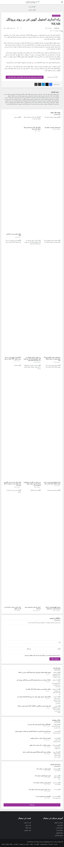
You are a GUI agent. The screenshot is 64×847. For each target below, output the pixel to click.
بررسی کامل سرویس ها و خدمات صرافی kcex (40, 789)
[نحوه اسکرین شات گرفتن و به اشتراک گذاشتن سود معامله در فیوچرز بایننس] (56, 733)
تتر (38, 35)
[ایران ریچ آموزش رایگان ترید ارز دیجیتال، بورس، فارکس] (32, 2)
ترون (32, 62)
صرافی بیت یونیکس (58, 822)
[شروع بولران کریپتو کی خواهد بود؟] (51, 121)
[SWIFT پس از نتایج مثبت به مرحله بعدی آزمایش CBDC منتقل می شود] (12, 298)
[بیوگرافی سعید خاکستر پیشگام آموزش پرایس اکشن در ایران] (56, 754)
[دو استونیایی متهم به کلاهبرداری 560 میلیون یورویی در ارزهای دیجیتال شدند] (51, 298)
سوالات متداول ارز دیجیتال (7, 844)
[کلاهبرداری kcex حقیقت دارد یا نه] (56, 798)
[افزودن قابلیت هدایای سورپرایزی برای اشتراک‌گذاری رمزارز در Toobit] (56, 675)
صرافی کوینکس (59, 832)
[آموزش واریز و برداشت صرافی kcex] (56, 785)
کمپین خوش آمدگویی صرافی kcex (43, 775)
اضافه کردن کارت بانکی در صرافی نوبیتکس (41, 738)
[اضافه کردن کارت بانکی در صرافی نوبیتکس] (56, 740)
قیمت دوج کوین (27, 830)
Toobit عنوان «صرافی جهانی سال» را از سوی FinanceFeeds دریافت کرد (34, 696)
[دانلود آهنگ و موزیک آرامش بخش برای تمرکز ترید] (56, 726)
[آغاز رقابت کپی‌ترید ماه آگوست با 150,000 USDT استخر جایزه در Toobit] (56, 709)
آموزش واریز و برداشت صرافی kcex (42, 782)
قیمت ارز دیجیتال (24, 818)
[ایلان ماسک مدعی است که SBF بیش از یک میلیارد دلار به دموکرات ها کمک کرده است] (12, 423)
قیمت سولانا (28, 827)
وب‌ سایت (29, 648)
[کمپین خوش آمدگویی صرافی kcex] (56, 778)
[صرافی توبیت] (32, 6)
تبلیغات (31, 844)
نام (59, 642)
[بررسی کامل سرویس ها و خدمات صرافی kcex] (56, 792)
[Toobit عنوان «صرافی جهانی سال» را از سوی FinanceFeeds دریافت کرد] (56, 700)
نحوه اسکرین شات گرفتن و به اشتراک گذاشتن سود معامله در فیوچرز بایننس (33, 731)
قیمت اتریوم (28, 825)
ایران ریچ (50, 841)
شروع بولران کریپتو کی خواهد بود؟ (52, 127)
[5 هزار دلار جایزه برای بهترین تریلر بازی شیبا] (32, 547)
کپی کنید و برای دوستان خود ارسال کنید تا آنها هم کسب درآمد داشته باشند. (25, 77)
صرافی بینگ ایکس (59, 835)
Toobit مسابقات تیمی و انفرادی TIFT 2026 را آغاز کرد (38, 689)
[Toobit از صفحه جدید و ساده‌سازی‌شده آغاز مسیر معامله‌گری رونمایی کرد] (56, 683)
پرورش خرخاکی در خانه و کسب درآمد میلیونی (40, 745)
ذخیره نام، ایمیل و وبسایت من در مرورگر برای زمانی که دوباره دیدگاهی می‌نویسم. (42, 655)
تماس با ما (50, 844)
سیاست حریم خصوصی (24, 844)
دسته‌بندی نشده (56, 15)
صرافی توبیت (60, 825)
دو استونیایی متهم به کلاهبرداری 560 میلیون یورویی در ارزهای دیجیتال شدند (52, 359)
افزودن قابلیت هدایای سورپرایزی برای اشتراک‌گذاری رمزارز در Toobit (34, 672)
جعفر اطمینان (56, 28)
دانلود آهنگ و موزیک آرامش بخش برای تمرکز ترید (39, 724)
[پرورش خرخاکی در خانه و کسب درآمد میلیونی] (56, 747)
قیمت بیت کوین (27, 822)
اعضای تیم (16, 844)
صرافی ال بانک (59, 830)
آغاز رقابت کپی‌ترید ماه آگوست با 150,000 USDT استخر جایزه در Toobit (34, 706)
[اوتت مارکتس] (32, 9)
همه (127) (32, 804)
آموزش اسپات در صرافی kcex (44, 768)
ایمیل (58, 648)
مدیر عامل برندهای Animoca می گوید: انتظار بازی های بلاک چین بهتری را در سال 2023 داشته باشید (32, 359)
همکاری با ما (36, 844)
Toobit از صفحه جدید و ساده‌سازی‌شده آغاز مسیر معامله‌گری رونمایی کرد (34, 680)
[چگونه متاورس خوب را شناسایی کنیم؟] (12, 174)
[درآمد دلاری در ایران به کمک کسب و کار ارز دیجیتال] (12, 547)
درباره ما (56, 844)
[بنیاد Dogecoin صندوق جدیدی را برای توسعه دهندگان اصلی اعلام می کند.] (51, 423)
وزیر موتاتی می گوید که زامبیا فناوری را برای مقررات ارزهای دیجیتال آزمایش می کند (32, 484)
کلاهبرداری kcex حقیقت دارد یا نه (43, 796)
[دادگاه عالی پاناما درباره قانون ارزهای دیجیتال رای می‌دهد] (32, 121)
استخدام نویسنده (43, 844)
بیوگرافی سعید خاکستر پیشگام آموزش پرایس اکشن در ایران (37, 752)
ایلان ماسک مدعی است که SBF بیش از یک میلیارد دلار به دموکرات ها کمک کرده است (12, 484)
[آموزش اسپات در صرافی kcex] (56, 771)
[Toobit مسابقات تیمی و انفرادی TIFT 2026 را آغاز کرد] (56, 691)
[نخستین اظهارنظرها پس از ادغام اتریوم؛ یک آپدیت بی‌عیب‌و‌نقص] (51, 547)
